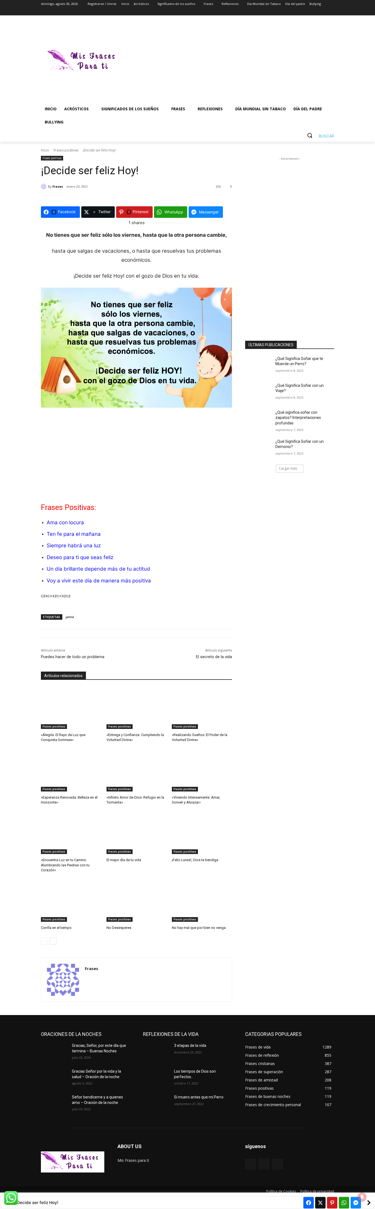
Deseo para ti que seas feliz (80, 557)
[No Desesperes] (137, 901)
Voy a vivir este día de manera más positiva (99, 580)
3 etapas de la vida (190, 1045)
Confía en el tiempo (56, 928)
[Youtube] (331, 12)
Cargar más (288, 468)
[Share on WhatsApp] (344, 1202)
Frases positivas (66, 150)
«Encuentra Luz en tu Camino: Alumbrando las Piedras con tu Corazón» (65, 865)
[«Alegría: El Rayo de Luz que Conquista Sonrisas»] (71, 708)
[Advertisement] (231, 61)
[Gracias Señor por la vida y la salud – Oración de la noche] (54, 1078)
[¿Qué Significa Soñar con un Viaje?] (258, 392)
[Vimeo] (323, 12)
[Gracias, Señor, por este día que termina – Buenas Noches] (54, 1052)
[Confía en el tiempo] (71, 901)
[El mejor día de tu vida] (137, 833)
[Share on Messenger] (356, 1202)
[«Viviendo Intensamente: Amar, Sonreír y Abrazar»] (202, 770)
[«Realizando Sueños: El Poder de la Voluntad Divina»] (202, 708)
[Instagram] (308, 12)
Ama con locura (65, 522)
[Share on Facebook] (308, 1202)
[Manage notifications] (362, 1197)
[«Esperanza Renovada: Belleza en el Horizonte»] (71, 770)
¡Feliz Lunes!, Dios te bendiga (195, 860)
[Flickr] (264, 1164)
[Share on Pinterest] (332, 1202)
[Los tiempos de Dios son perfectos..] (156, 1078)
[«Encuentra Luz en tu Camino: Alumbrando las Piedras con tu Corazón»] (71, 833)
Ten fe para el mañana (74, 534)
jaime (70, 617)
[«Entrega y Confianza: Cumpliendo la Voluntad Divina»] (137, 708)
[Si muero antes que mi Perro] (156, 1104)
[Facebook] (300, 12)
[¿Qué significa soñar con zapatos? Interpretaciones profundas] (258, 419)
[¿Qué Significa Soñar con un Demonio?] (258, 448)
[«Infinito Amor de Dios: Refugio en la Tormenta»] (137, 770)
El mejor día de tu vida (124, 860)
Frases (57, 186)
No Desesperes (119, 928)
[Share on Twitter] (320, 1202)
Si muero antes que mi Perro (198, 1097)
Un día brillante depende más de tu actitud (98, 569)
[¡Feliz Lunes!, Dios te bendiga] (202, 833)
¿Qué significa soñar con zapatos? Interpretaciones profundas (298, 417)
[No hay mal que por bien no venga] (202, 901)
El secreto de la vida (214, 656)
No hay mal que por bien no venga (199, 928)
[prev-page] (44, 941)
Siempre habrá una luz (74, 545)
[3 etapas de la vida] (156, 1052)
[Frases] (44, 186)
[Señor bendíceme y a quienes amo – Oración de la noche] (54, 1104)
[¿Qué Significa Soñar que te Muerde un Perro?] (258, 365)
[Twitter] (316, 12)
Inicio (45, 150)
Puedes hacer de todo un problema (72, 656)
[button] (318, 135)
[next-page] (53, 941)
